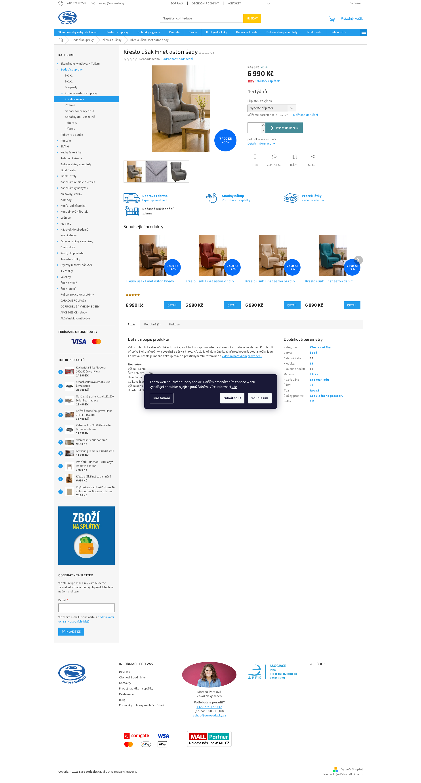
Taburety (71, 123)
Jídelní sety (68, 170)
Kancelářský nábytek (74, 188)
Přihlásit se (71, 631)
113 (312, 401)
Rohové (70, 105)
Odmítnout (232, 398)
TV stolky (67, 271)
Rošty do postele (72, 253)
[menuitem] (78, 32)
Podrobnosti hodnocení (177, 59)
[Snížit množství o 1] (263, 130)
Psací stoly (68, 247)
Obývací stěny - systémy (77, 241)
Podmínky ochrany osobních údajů (141, 705)
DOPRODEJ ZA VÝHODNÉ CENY (80, 306)
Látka (314, 374)
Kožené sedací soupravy (81, 93)
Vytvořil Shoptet (352, 770)
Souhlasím (259, 398)
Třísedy (70, 129)
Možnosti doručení (305, 115)
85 (311, 363)
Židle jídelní (68, 289)
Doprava (177, 4)
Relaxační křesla (71, 158)
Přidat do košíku (287, 128)
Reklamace (126, 694)
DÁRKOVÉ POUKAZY (73, 300)
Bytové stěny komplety (76, 164)
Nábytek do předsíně (74, 229)
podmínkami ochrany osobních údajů (86, 619)
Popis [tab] (131, 324)
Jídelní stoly (68, 176)
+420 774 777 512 (209, 707)
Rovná (314, 390)
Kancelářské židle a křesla (78, 182)
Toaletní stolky (70, 259)
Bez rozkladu (319, 380)
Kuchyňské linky (71, 152)
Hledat (252, 18)
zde (234, 386)
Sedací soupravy (72, 69)
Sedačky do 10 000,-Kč (80, 117)
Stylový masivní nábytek (77, 265)
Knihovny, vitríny (71, 194)
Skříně (65, 146)
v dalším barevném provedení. (242, 356)
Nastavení (161, 398)
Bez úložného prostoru (326, 396)
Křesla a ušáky (74, 99)
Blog (122, 700)
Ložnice (66, 218)
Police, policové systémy (77, 294)
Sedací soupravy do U (79, 111)
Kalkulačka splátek (267, 81)
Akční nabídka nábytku (75, 318)
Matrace (66, 224)
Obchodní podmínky (205, 4)
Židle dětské (69, 283)
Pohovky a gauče (72, 135)
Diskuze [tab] (174, 324)
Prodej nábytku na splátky (136, 688)
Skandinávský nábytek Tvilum (80, 63)
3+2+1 (69, 81)
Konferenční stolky (73, 206)
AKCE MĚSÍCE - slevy (74, 312)
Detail (172, 305)
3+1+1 (69, 75)
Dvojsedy (71, 87)
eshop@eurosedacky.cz (209, 715)
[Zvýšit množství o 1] (263, 125)
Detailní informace (259, 143)
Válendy (66, 277)
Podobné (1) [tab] (152, 324)
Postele (66, 141)
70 (311, 385)
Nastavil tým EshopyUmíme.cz (343, 774)
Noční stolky (69, 235)
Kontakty (234, 4)
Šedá (313, 353)
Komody (66, 200)
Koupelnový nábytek (74, 212)
